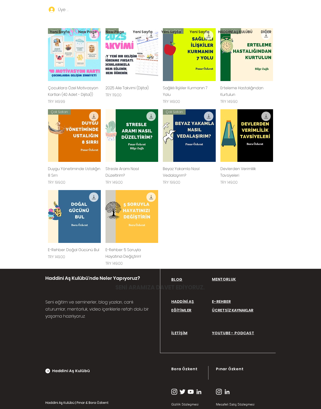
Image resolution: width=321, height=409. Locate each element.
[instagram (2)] (174, 392)
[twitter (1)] (182, 392)
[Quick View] (132, 135)
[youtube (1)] (191, 392)
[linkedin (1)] (199, 392)
